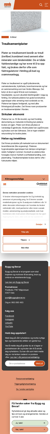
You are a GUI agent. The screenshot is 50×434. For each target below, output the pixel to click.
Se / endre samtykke (25, 389)
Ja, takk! (19, 423)
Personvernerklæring (25, 378)
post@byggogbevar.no (15, 297)
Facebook (9, 316)
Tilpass (24, 240)
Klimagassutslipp (14, 179)
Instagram (9, 319)
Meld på (39, 363)
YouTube (9, 326)
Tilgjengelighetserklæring (25, 384)
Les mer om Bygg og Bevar (17, 282)
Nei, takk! (20, 429)
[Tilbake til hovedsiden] (7, 5)
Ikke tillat (25, 248)
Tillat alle (25, 232)
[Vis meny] (46, 4)
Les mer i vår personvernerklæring (24, 357)
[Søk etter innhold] (40, 4)
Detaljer (39, 224)
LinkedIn (8, 323)
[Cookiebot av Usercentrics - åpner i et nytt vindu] (36, 184)
